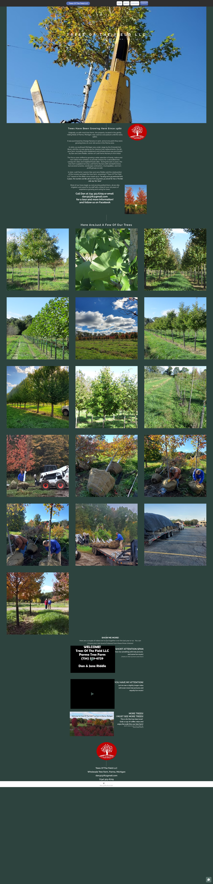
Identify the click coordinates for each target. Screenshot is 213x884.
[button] (113, 671)
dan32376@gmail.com (95, 196)
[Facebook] (104, 783)
